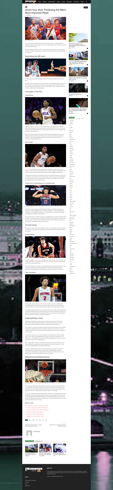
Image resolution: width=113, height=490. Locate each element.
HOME (39, 1)
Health (63, 1)
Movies (71, 229)
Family (71, 169)
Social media (72, 248)
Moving (71, 231)
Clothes (71, 151)
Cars (70, 143)
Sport (29, 5)
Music (71, 232)
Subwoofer (72, 254)
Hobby (71, 197)
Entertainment (51, 1)
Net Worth (69, 1)
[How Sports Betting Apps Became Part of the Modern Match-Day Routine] (78, 102)
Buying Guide (72, 139)
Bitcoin (71, 132)
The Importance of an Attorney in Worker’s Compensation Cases (57, 425)
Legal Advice (72, 211)
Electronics (72, 162)
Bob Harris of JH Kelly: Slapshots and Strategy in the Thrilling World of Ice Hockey (45, 454)
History (71, 195)
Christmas (72, 148)
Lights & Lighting (73, 215)
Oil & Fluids (72, 236)
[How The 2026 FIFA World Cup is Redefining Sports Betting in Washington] (31, 448)
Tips (70, 261)
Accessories (72, 120)
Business (44, 1)
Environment (72, 166)
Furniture (71, 180)
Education (72, 160)
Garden (71, 187)
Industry (71, 206)
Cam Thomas (28, 169)
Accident (71, 122)
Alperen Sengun (37, 260)
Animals (71, 123)
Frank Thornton (28, 15)
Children (71, 146)
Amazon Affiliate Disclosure (30, 480)
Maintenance (72, 218)
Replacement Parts (73, 243)
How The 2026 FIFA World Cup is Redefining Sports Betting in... (78, 62)
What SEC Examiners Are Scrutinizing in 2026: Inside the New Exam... (77, 45)
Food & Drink (72, 176)
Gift (70, 188)
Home (26, 5)
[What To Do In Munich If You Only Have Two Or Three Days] (78, 71)
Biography (72, 130)
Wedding (71, 271)
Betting (71, 127)
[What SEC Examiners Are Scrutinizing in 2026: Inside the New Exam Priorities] (78, 37)
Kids (70, 208)
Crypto (71, 155)
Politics (71, 239)
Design (71, 157)
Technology (76, 1)
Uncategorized (72, 266)
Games (71, 183)
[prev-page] (26, 458)
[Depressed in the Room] (78, 88)
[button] (86, 1)
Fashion (71, 171)
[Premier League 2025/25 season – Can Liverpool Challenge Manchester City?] (59, 448)
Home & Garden (73, 201)
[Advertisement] (78, 21)
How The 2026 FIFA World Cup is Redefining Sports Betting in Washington (30, 454)
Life (70, 213)
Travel (82, 1)
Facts (71, 167)
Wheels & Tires (72, 273)
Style (70, 252)
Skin (70, 247)
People (71, 238)
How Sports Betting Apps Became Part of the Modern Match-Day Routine (78, 110)
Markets (71, 224)
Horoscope (72, 203)
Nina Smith (70, 64)
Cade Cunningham (44, 303)
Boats (71, 136)
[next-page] (27, 458)
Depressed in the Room (75, 94)
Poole (53, 210)
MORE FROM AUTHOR (39, 441)
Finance (71, 174)
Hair (70, 192)
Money (71, 227)
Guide (71, 190)
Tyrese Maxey (36, 126)
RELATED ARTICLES (29, 441)
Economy (71, 158)
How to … (71, 204)
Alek (69, 48)
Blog (70, 134)
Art (70, 125)
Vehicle (71, 268)
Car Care (71, 141)
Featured (71, 173)
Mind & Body (72, 225)
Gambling (71, 181)
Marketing (72, 222)
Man (70, 220)
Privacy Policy (27, 485)
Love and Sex (72, 217)
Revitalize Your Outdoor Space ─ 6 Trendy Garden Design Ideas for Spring (33, 425)
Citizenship (72, 150)
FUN (70, 178)
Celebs (71, 144)
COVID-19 (71, 153)
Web (70, 269)
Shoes (71, 245)
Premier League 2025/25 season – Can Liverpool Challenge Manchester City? (59, 454)
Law (70, 210)
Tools (71, 262)
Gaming (58, 1)
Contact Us (27, 482)
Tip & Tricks (72, 259)
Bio (70, 129)
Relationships (72, 241)
